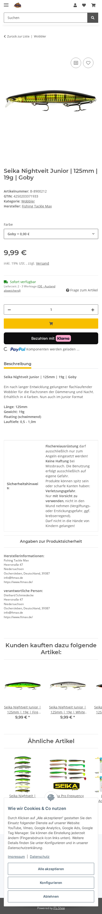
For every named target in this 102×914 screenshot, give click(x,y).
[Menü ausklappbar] (6, 3)
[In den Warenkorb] (7, 51)
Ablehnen (51, 896)
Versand (42, 263)
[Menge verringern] (9, 309)
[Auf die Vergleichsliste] (76, 63)
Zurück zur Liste (18, 36)
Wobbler (28, 201)
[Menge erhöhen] (93, 309)
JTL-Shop (59, 908)
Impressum (16, 856)
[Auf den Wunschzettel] (88, 63)
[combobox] (51, 234)
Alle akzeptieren (51, 869)
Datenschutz (40, 856)
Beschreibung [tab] (17, 364)
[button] (75, 5)
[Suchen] (92, 18)
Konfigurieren (51, 883)
